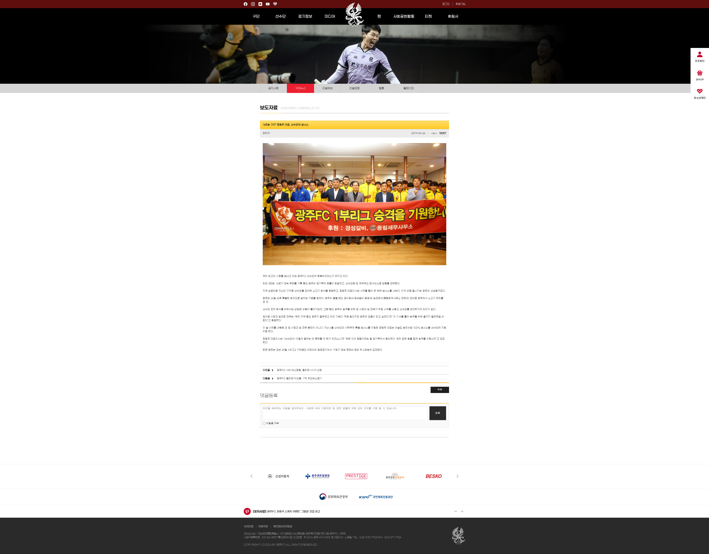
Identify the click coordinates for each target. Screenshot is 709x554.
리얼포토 (354, 88)
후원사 (453, 16)
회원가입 (460, 4)
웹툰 (381, 88)
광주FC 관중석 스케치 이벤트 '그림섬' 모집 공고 (293, 511)
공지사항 (273, 88)
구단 (256, 16)
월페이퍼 (408, 88)
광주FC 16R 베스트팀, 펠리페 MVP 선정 (299, 370)
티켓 (428, 16)
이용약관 (263, 526)
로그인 (446, 4)
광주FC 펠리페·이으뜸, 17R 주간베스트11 (299, 378)
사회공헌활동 (403, 16)
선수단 (280, 16)
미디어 (330, 16)
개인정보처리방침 (282, 526)
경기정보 (305, 16)
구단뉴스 (300, 88)
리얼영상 (327, 88)
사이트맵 (248, 526)
